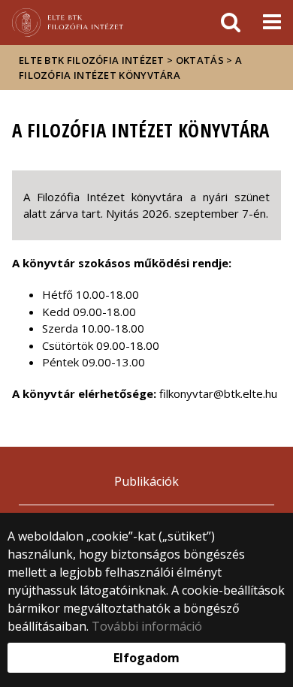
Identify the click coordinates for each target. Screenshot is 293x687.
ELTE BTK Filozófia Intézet (92, 60)
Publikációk (146, 481)
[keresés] (230, 22)
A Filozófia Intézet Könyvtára (130, 67)
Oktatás (200, 60)
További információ (147, 626)
